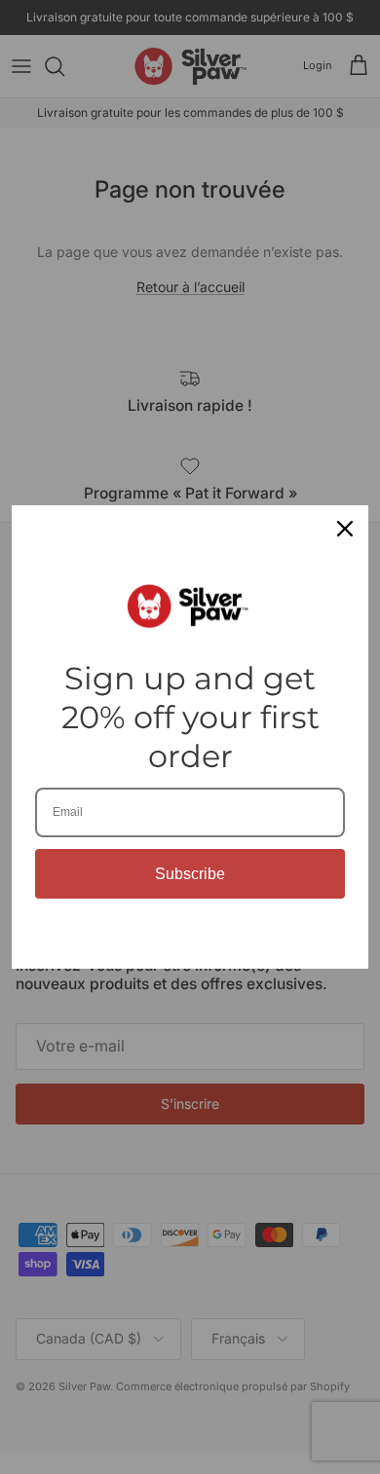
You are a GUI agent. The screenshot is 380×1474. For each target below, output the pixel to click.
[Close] (345, 528)
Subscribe (190, 874)
